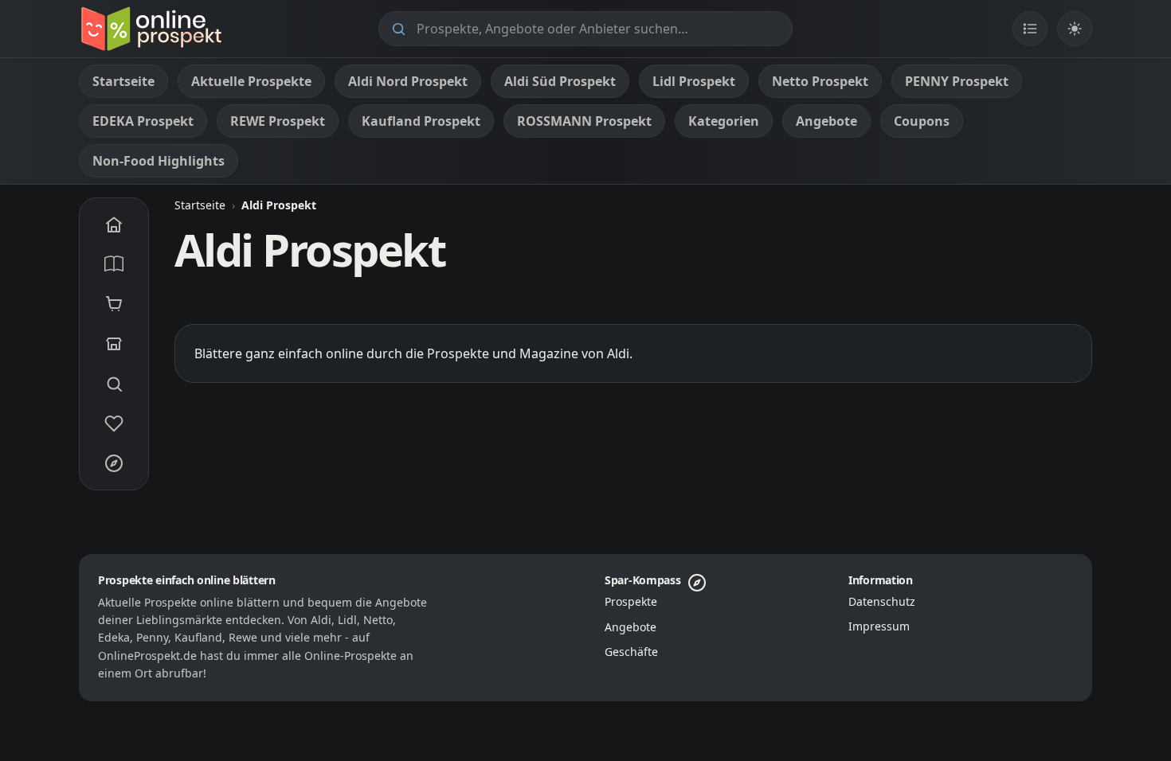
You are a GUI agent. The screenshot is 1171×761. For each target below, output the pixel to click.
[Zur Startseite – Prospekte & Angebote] (151, 28)
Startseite (199, 205)
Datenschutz (881, 601)
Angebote (630, 626)
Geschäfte (631, 651)
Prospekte (631, 601)
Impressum (879, 626)
